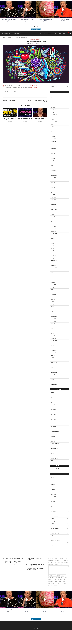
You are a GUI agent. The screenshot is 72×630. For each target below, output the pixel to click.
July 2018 (52, 326)
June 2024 (53, 158)
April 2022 (52, 221)
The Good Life (59, 583)
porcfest (50, 579)
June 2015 (52, 367)
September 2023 (54, 180)
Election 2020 (53, 414)
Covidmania (51, 564)
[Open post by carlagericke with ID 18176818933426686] (9, 9)
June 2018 (52, 328)
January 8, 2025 (33, 87)
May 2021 (52, 248)
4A (52, 558)
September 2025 (54, 121)
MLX (62, 575)
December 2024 (54, 143)
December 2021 (54, 231)
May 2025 (52, 131)
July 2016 (52, 357)
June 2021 (52, 245)
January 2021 (53, 258)
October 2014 (53, 374)
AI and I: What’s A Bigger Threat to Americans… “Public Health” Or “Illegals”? (35, 569)
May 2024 (52, 160)
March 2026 (53, 107)
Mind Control (57, 575)
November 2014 (54, 372)
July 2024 (52, 155)
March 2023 (53, 194)
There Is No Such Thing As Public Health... (40, 119)
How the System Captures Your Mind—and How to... (10, 119)
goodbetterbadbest (64, 568)
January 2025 (53, 141)
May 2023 (52, 189)
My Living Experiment (11, 37)
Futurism (52, 433)
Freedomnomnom (54, 429)
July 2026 (52, 97)
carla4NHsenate (57, 560)
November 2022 (54, 204)
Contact (60, 33)
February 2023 (53, 197)
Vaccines (50, 585)
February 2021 (53, 255)
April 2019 (52, 309)
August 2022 (53, 211)
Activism (52, 392)
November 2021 (54, 233)
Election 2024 (53, 419)
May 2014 (52, 382)
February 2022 (53, 226)
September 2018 (54, 321)
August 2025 (53, 124)
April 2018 (52, 333)
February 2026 (53, 109)
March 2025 (53, 136)
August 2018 (53, 323)
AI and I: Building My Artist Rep (31, 562)
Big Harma (51, 560)
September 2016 (54, 352)
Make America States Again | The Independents (25, 119)
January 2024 (53, 170)
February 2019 (53, 314)
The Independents (54, 458)
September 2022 (54, 209)
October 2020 (53, 265)
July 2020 (52, 272)
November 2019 (54, 292)
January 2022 (53, 228)
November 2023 (54, 175)
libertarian (57, 571)
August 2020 (53, 270)
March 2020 (53, 282)
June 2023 (53, 187)
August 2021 (53, 241)
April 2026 (52, 104)
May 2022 (52, 219)
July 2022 (52, 214)
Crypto (56, 564)
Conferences (53, 407)
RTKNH (56, 581)
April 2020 (52, 279)
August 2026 (53, 95)
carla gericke (64, 560)
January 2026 (53, 112)
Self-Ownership (52, 583)
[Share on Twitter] (25, 96)
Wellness (14, 91)
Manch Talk (53, 441)
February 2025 (53, 138)
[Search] (70, 33)
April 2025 (52, 134)
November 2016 (54, 348)
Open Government (59, 577)
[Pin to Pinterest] (26, 96)
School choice (62, 581)
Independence (51, 571)
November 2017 (54, 340)
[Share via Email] (27, 96)
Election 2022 (53, 416)
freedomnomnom (59, 566)
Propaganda (51, 581)
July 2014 (52, 379)
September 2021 (54, 238)
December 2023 (54, 172)
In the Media (53, 438)
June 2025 (53, 129)
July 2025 (52, 126)
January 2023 (53, 199)
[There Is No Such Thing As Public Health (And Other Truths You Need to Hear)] (40, 112)
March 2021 (53, 253)
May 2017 (52, 345)
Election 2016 (53, 409)
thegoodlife (65, 583)
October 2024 (53, 148)
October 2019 (53, 294)
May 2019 (52, 306)
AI (60, 479)
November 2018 (54, 316)
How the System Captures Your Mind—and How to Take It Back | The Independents (35, 565)
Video (55, 33)
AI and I (56, 558)
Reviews (52, 453)
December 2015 (54, 362)
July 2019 (52, 301)
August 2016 (53, 355)
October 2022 (53, 207)
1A (49, 558)
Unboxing (9, 91)
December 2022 (54, 202)
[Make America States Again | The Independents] (25, 112)
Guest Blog (53, 436)
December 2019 (54, 289)
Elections (52, 421)
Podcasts (50, 33)
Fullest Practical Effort (55, 431)
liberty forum (63, 571)
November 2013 (54, 384)
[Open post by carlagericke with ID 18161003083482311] (45, 9)
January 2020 (53, 287)
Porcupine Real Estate (55, 448)
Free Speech (66, 566)
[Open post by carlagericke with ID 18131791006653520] (27, 9)
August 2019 (53, 299)
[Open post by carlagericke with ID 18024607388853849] (63, 9)
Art (51, 397)
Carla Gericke (30, 43)
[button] (5, 116)
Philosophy (66, 577)
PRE (64, 579)
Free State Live (53, 426)
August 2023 (53, 182)
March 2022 (53, 224)
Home (4, 37)
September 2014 (54, 377)
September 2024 (54, 151)
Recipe (52, 450)
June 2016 (52, 360)
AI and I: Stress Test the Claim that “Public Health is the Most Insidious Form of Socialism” (36, 572)
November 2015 (54, 365)
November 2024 (54, 146)
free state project (52, 568)
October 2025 (53, 119)
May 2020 (52, 277)
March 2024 (53, 165)
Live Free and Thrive (52, 573)
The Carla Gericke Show (55, 455)
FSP (58, 568)
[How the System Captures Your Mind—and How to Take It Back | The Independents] (10, 112)
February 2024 (53, 168)
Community (53, 404)
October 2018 (53, 318)
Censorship (51, 562)
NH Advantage (51, 577)
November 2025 (54, 117)
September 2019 (54, 297)
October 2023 (53, 177)
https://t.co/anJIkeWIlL (32, 85)
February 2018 (53, 335)
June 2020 (53, 275)
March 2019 (53, 311)
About (41, 33)
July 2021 (52, 243)
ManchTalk (51, 575)
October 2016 (53, 350)
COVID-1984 (57, 562)
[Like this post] (22, 96)
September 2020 (54, 267)
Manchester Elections (61, 573)
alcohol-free (61, 558)
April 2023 (52, 192)
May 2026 (52, 102)
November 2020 (54, 262)
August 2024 (53, 153)
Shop (64, 33)
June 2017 (52, 343)
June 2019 (52, 304)
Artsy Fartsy (53, 399)
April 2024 (52, 163)
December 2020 (54, 260)
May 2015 (52, 369)
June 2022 (53, 216)
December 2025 (54, 114)
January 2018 (53, 338)
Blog (45, 33)
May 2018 (52, 331)
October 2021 (53, 236)
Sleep (5, 91)
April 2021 (52, 250)
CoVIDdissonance (64, 562)
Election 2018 (53, 412)
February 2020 (53, 284)
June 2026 (53, 99)
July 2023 (52, 185)
